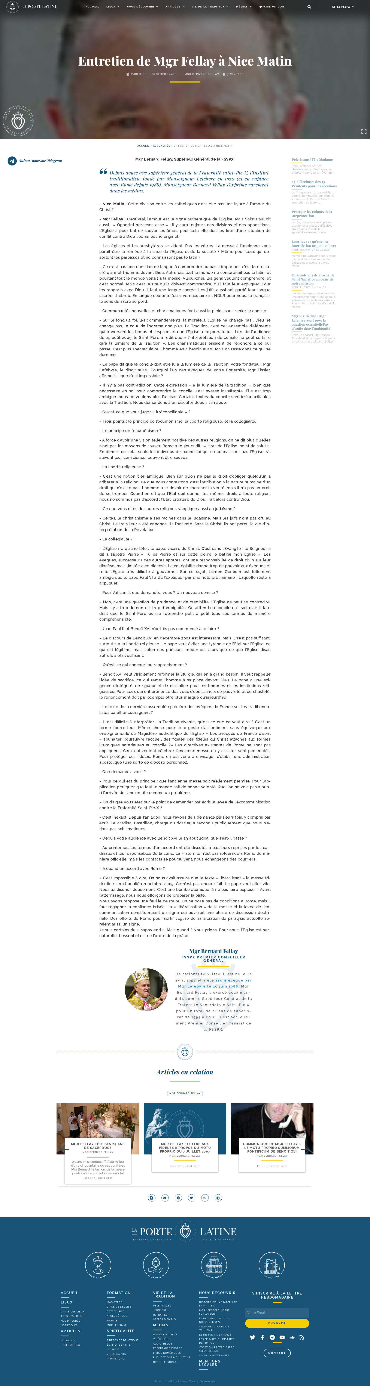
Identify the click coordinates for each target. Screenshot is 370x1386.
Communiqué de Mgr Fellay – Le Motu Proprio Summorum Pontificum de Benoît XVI (272, 1147)
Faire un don (273, 6)
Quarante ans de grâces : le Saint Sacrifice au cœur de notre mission (313, 279)
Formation (119, 1293)
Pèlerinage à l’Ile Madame (312, 159)
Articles (173, 6)
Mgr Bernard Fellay (202, 74)
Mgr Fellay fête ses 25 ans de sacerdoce (98, 1146)
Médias (242, 6)
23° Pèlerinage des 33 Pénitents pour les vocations (314, 183)
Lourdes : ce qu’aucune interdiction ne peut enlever (314, 243)
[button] (309, 6)
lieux (67, 1302)
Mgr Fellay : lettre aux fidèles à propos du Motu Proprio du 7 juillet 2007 (185, 1147)
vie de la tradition (164, 1294)
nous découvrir (217, 1293)
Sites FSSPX (341, 6)
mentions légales (210, 1363)
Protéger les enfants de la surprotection (312, 213)
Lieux (110, 6)
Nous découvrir (140, 6)
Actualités (161, 146)
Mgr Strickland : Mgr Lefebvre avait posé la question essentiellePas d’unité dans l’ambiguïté (311, 322)
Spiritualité (120, 1331)
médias (161, 1325)
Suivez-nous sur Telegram (40, 160)
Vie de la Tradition (208, 6)
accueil (143, 146)
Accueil (92, 6)
